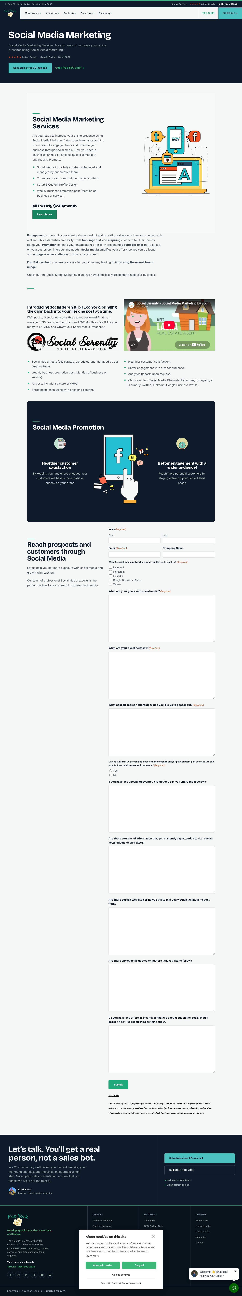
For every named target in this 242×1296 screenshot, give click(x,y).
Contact (200, 1242)
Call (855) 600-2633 (181, 1170)
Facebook (118, 567)
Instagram (119, 571)
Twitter (117, 584)
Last (165, 535)
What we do (33, 13)
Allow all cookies (102, 1265)
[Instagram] (18, 1275)
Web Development (103, 1220)
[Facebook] (10, 1275)
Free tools (87, 13)
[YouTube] (42, 1275)
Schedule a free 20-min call (30, 67)
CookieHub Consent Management (126, 1283)
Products (70, 13)
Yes (115, 770)
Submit (118, 1084)
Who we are (202, 1220)
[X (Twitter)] (34, 1275)
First (111, 535)
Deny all (139, 1265)
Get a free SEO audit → (69, 67)
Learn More (44, 214)
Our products (203, 1226)
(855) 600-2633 (227, 3)
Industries (52, 13)
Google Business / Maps (127, 580)
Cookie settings (121, 1274)
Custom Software (102, 1226)
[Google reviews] (50, 1275)
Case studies (203, 1231)
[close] (153, 1236)
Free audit (208, 13)
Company (105, 13)
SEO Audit (149, 1220)
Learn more (92, 1255)
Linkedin (118, 576)
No (115, 774)
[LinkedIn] (26, 1275)
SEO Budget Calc (153, 1226)
